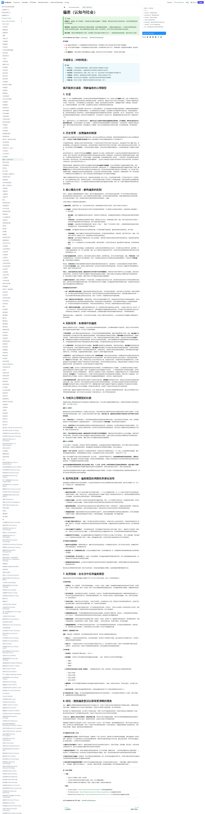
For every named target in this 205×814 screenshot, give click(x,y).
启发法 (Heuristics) (8, 743)
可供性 (4, 58)
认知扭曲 (5, 254)
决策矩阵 (5, 407)
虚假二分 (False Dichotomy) (11, 575)
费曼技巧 (5, 601)
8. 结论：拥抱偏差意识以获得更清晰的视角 (153, 27)
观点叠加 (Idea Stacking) (10, 782)
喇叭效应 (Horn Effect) (9, 756)
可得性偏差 (6, 113)
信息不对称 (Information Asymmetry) (10, 809)
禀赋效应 (5, 514)
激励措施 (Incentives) (9, 803)
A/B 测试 (5, 27)
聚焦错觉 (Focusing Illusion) (11, 619)
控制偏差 (5, 350)
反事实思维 (6, 376)
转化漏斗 (5, 358)
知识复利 (5, 303)
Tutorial (169, 2)
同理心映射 (6, 508)
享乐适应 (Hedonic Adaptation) (12, 713)
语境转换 (5, 338)
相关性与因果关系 (8, 364)
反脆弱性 (5, 90)
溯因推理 (5, 30)
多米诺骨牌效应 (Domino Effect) (12, 467)
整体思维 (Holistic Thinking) (11, 753)
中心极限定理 (6, 217)
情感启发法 (6, 56)
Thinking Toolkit (6, 18)
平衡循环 (5, 125)
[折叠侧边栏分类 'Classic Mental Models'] (21, 21)
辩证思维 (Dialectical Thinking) (12, 436)
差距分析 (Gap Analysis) (9, 671)
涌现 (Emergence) (8, 499)
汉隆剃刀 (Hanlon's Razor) (10, 705)
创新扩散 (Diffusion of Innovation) (9, 440)
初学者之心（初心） (8, 148)
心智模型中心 (5, 9)
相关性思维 (6, 361)
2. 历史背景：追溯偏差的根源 (150, 13)
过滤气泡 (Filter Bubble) (9, 604)
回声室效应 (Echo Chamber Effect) (11, 485)
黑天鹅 (4, 168)
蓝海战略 (5, 180)
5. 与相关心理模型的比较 (149, 20)
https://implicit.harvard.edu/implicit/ (89, 789)
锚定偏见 (5, 87)
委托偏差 (5, 286)
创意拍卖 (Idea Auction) (9, 771)
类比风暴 (5, 79)
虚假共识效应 (6, 572)
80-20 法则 (6, 24)
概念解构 (5, 315)
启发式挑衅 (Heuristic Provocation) (9, 734)
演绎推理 (5, 413)
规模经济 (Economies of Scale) (11, 489)
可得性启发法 (6, 119)
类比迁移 (5, 76)
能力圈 (4, 229)
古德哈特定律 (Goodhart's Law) (12, 687)
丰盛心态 (5, 38)
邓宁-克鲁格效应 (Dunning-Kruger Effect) (10, 481)
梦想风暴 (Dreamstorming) (11, 473)
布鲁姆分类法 (6, 177)
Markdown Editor (43, 2)
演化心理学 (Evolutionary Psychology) (10, 540)
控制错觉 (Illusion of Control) (11, 785)
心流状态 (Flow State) (9, 616)
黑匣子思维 (6, 162)
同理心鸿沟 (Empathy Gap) (10, 505)
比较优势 (5, 292)
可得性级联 (6, 116)
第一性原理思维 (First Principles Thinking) (12, 612)
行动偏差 (5, 41)
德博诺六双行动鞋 (8, 401)
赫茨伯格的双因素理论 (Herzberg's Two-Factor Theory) (12, 724)
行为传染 (5, 151)
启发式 (69, 404)
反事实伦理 (6, 373)
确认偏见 (5, 327)
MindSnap (100, 37)
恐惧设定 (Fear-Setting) (9, 590)
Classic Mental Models (8, 21)
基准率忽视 (6, 136)
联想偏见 (5, 93)
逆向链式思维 (6, 122)
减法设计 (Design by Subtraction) (12, 427)
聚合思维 (5, 355)
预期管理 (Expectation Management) (9, 551)
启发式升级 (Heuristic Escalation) (12, 728)
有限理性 (5, 191)
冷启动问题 (6, 280)
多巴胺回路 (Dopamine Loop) (11, 470)
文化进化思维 (6, 390)
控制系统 (5, 352)
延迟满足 (5, 416)
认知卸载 (5, 272)
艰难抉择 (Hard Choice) (9, 708)
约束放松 (5, 332)
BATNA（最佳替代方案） (10, 139)
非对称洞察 (6, 96)
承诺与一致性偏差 (8, 289)
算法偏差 (5, 67)
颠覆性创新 (6, 454)
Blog (187, 2)
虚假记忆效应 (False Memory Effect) (11, 579)
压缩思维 (5, 309)
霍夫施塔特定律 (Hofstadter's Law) (11, 749)
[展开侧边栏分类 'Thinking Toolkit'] (21, 18)
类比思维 (5, 73)
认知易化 (5, 257)
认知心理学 (6, 275)
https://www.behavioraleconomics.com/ (98, 794)
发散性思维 (6, 457)
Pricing (67, 2)
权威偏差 (5, 105)
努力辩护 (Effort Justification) (11, 492)
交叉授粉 (5, 387)
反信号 (4, 370)
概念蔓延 (5, 312)
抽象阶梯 (5, 33)
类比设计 (5, 425)
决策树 (4, 410)
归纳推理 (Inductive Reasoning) (12, 806)
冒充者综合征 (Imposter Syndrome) (10, 792)
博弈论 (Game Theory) (9, 669)
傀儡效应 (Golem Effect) (10, 685)
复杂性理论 (6, 301)
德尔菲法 (5, 422)
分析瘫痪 (5, 82)
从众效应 (5, 128)
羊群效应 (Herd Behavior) (10, 721)
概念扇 (4, 318)
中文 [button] (194, 2)
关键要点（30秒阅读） (149, 8)
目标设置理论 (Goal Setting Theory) (10, 678)
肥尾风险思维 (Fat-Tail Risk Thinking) (10, 586)
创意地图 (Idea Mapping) (10, 776)
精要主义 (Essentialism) (9, 532)
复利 (4, 306)
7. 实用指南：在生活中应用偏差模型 (152, 24)
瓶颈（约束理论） (8, 185)
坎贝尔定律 (6, 208)
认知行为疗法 (6, 243)
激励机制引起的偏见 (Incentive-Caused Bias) (12, 796)
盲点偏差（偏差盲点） (9, 174)
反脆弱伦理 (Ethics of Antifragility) (9, 536)
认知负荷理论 (6, 266)
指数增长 (5, 564)
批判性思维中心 (6, 12)
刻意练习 (5, 419)
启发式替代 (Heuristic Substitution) (9, 739)
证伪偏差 (5, 451)
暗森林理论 (6, 399)
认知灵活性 (6, 260)
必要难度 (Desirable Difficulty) (11, 433)
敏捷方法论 (6, 64)
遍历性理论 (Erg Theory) (10, 525)
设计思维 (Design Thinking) (11, 430)
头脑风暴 (5, 194)
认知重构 (5, 278)
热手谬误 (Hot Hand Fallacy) (11, 759)
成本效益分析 (6, 367)
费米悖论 (5, 598)
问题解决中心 (5, 15)
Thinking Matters (179, 2)
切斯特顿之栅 (6, 223)
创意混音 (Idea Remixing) (10, 779)
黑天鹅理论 (6, 165)
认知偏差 (5, 246)
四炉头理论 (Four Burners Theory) (10, 634)
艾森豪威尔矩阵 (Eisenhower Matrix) (11, 495)
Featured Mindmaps (57, 2)
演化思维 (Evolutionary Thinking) (12, 544)
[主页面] (64, 7)
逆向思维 (5, 347)
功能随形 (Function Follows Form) (11, 647)
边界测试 (5, 188)
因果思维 (5, 214)
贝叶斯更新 (6, 145)
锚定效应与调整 (7, 84)
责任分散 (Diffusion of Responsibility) (9, 444)
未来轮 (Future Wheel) (9, 655)
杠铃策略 (5, 131)
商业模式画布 (6, 203)
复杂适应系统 (6, 298)
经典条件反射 (6, 237)
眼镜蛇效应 (6, 240)
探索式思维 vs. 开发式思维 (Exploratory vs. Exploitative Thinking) (11, 559)
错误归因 (5, 569)
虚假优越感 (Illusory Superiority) (12, 788)
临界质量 (5, 381)
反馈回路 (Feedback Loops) (11, 596)
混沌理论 (5, 220)
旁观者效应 (6, 205)
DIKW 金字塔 (6, 448)
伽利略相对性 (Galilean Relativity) (12, 663)
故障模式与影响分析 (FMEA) (11, 566)
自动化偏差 (6, 110)
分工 (4, 459)
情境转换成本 (6, 341)
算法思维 (5, 70)
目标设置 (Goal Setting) (9, 682)
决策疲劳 (5, 404)
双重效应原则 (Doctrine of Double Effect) (10, 463)
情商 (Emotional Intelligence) (11, 502)
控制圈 (4, 231)
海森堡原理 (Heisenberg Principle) (10, 717)
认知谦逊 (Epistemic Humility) (11, 522)
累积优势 (5, 393)
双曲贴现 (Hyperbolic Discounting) (9, 762)
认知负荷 (5, 269)
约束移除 (5, 335)
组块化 (4, 226)
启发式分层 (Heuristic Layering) (12, 731)
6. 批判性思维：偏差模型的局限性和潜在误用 (154, 22)
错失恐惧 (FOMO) (8, 622)
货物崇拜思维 (6, 211)
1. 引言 (145, 10)
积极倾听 (5, 44)
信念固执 (5, 156)
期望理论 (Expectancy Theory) (11, 547)
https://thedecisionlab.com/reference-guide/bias (94, 792)
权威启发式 (6, 107)
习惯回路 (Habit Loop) (9, 699)
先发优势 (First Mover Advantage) (9, 608)
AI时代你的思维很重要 (8, 7)
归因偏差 (5, 102)
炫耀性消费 (6, 329)
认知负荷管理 (6, 263)
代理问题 (5, 61)
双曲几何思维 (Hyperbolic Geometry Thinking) (10, 767)
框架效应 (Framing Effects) (10, 641)
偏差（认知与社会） (8, 159)
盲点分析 (5, 171)
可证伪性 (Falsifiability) (9, 582)
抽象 (4, 35)
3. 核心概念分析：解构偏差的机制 (151, 15)
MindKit (92, 37)
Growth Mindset (7, 696)
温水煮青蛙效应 (7, 182)
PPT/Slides (33, 2)
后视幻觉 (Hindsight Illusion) (11, 746)
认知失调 (5, 252)
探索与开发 (6, 555)
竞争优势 (5, 295)
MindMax (25, 2)
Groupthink (6, 693)
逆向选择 (5, 53)
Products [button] (16, 2)
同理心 (4, 511)
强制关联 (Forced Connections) (12, 625)
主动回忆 (5, 47)
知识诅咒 (5, 396)
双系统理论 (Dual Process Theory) (10, 476)
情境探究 (5, 344)
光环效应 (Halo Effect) (9, 702)
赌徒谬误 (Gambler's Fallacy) (11, 666)
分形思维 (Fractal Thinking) (10, 638)
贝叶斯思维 (6, 142)
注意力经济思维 (7, 99)
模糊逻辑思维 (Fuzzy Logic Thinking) (10, 659)
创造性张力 (6, 378)
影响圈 (4, 234)
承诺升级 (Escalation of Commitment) (9, 529)
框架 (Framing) (7, 644)
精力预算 (5, 516)
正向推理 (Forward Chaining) (11, 630)
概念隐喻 (5, 324)
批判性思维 (6, 384)
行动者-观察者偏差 (8, 50)
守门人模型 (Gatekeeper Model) (12, 674)
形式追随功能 (6, 628)
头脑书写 (5, 197)
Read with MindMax (148, 33)
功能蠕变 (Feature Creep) (10, 593)
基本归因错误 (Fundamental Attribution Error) (11, 652)
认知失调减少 (6, 249)
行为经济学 (6, 154)
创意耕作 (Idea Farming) (10, 774)
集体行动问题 (6, 283)
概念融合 (5, 321)
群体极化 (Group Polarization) (11, 690)
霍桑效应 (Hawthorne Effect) (11, 711)
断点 (4, 200)
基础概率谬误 (6, 133)
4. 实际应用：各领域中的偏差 (150, 17)
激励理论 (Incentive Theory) (11, 800)
